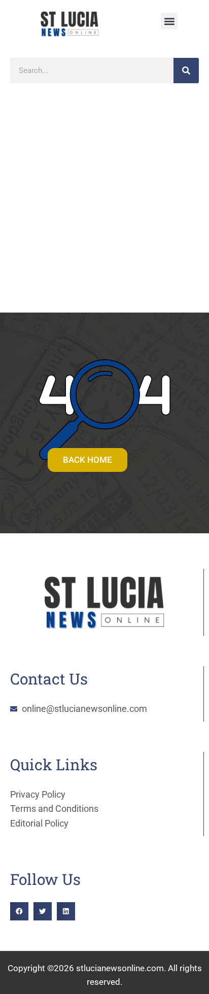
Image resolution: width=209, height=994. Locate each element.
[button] (169, 21)
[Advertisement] (104, 202)
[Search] (186, 70)
